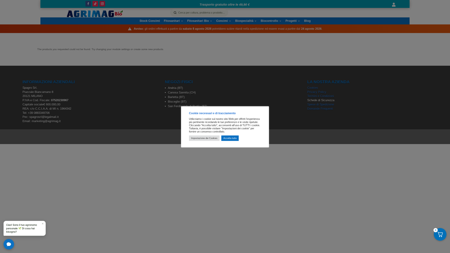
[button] (25, 228)
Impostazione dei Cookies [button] (204, 138)
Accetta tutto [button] (230, 138)
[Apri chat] (9, 244)
